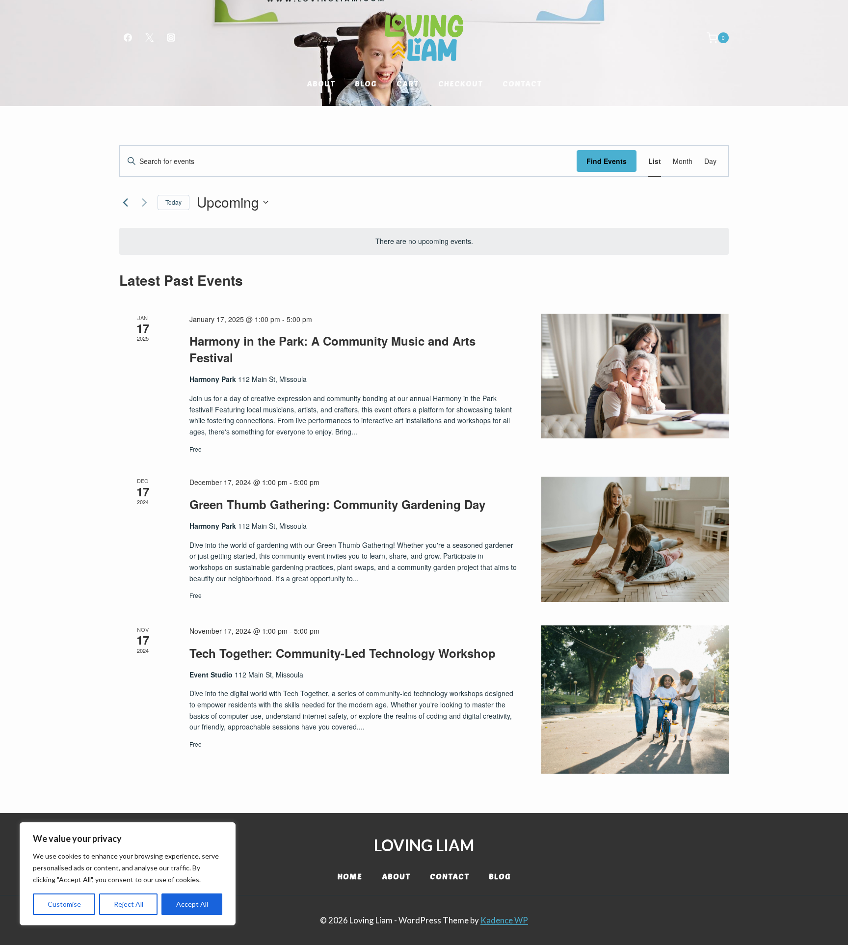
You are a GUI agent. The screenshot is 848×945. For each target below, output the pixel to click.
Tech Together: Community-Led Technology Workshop (342, 653)
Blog (366, 83)
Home (350, 876)
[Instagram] (170, 37)
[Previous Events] (125, 202)
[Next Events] (144, 202)
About (321, 83)
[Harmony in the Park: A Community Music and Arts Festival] (635, 376)
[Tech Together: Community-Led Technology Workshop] (635, 699)
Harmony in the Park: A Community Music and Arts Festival (332, 349)
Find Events (606, 161)
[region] (128, 873)
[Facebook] (127, 37)
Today (173, 202)
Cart (408, 83)
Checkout (460, 83)
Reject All (128, 904)
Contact (522, 83)
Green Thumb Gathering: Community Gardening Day (337, 504)
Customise (64, 904)
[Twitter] (149, 37)
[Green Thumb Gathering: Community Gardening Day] (635, 539)
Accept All (192, 904)
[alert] (424, 241)
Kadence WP (504, 920)
